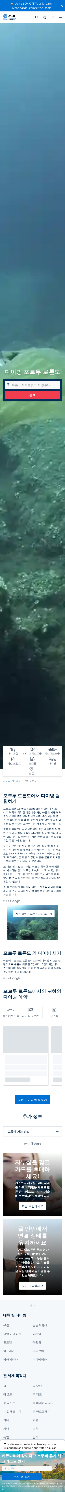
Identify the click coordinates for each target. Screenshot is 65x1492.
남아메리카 (10, 1359)
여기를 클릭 (29, 1486)
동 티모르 (9, 1403)
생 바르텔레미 (41, 1411)
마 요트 (8, 1394)
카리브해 (38, 1351)
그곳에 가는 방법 (18, 1131)
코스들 (54, 1016)
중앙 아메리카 (12, 1334)
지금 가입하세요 (32, 1286)
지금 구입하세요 (32, 1206)
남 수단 (37, 1386)
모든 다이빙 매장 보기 (32, 1100)
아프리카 (9, 1351)
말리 (35, 1437)
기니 (6, 1429)
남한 (35, 1429)
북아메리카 (39, 1359)
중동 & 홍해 (40, 1325)
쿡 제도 (37, 1394)
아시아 (36, 1334)
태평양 (36, 1342)
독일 (6, 1437)
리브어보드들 (11, 1016)
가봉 (35, 1420)
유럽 (6, 1325)
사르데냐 (13, 781)
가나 (6, 1420)
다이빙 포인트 (31, 1016)
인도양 (7, 1342)
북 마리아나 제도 (43, 1403)
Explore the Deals (39, 8)
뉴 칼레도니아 (12, 1411)
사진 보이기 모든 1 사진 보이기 (34, 913)
